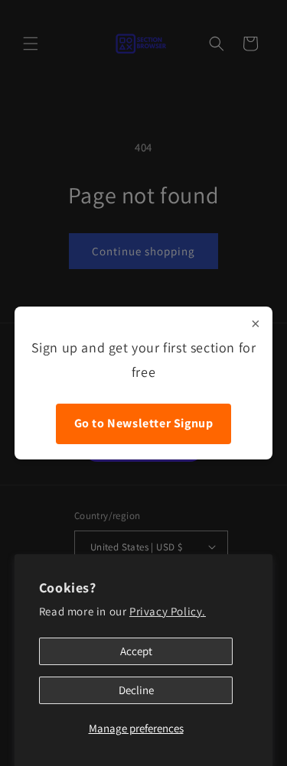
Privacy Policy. (167, 611)
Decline (136, 690)
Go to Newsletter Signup (144, 423)
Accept (136, 651)
